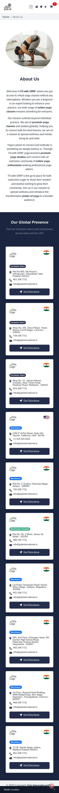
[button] (41, 6)
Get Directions (31, 291)
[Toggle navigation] (31, 6)
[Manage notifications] (51, 786)
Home (6, 17)
